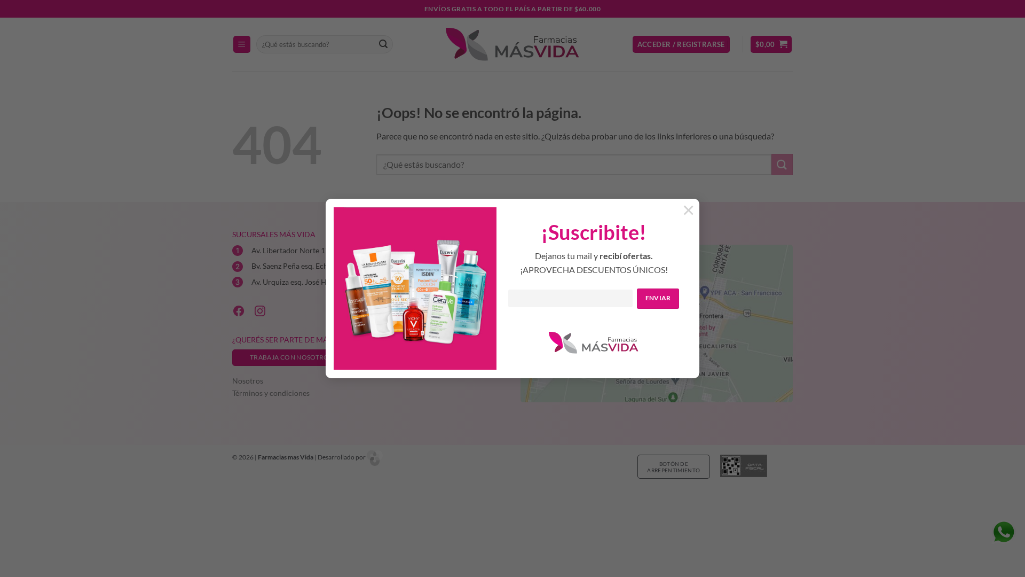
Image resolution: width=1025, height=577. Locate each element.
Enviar (658, 298)
